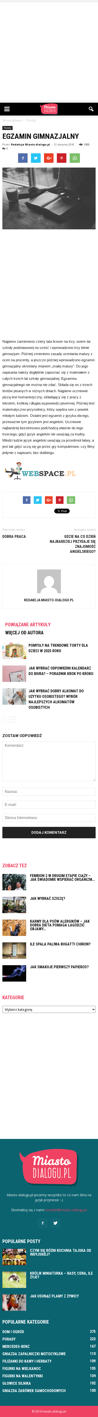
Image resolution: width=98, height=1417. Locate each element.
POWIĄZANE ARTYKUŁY (28, 624)
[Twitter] (55, 1223)
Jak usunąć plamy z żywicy (54, 1296)
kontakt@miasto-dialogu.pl (66, 1210)
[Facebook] (42, 1223)
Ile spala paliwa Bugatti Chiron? (60, 944)
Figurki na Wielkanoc (21, 1368)
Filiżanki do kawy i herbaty (26, 1361)
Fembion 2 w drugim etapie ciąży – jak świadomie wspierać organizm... (62, 877)
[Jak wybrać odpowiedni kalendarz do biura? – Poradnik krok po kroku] (14, 673)
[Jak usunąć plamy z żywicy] (14, 1302)
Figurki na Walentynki (22, 1376)
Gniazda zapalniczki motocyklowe (34, 1354)
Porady (7, 128)
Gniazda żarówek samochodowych (34, 1390)
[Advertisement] (49, 51)
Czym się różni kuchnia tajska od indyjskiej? (60, 1252)
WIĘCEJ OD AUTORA (24, 633)
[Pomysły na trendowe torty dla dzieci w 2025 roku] (14, 651)
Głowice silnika (16, 1383)
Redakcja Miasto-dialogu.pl (30, 144)
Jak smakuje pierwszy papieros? (59, 967)
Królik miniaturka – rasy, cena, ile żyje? (61, 1275)
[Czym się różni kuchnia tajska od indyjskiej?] (14, 1257)
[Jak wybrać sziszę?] (14, 905)
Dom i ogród (13, 1332)
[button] (91, 109)
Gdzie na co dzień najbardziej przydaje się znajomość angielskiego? (73, 544)
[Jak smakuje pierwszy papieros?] (14, 973)
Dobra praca (14, 536)
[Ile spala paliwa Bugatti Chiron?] (14, 950)
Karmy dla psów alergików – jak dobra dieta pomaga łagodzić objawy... (60, 925)
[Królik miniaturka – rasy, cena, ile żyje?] (14, 1280)
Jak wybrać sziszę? (47, 898)
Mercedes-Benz (16, 1346)
